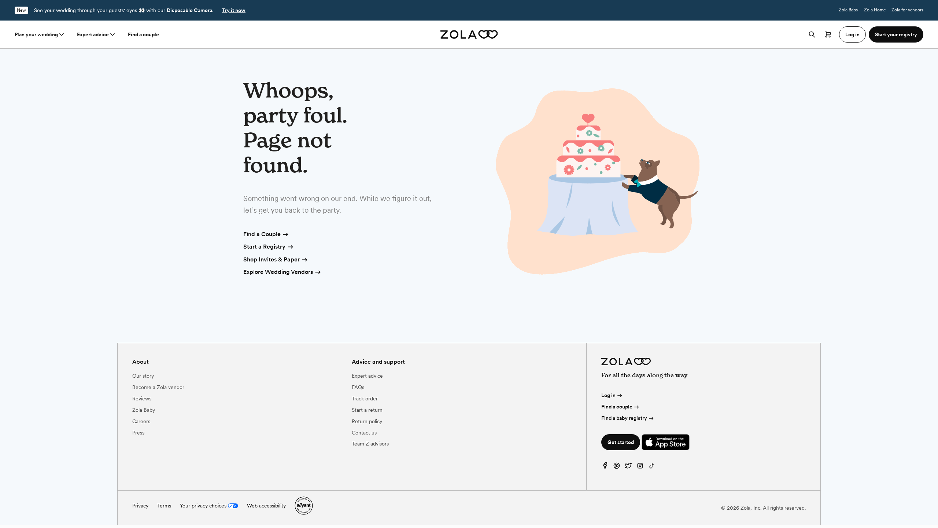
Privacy (140, 506)
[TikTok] (652, 467)
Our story (143, 376)
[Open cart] (828, 34)
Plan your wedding (36, 34)
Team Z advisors (370, 444)
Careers (141, 421)
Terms (164, 506)
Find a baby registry (624, 418)
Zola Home (875, 9)
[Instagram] (640, 467)
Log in (608, 395)
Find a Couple (262, 234)
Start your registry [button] (896, 34)
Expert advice (93, 34)
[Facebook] (605, 467)
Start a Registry (264, 246)
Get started (621, 442)
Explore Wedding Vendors (278, 271)
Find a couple (143, 34)
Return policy (367, 421)
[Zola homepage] (469, 34)
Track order (365, 399)
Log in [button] (852, 34)
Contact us (364, 433)
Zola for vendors (907, 9)
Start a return (367, 410)
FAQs (358, 387)
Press (138, 433)
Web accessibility (266, 506)
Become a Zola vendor (158, 387)
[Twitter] (628, 467)
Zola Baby (848, 9)
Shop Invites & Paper (271, 259)
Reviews (141, 399)
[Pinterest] (616, 467)
